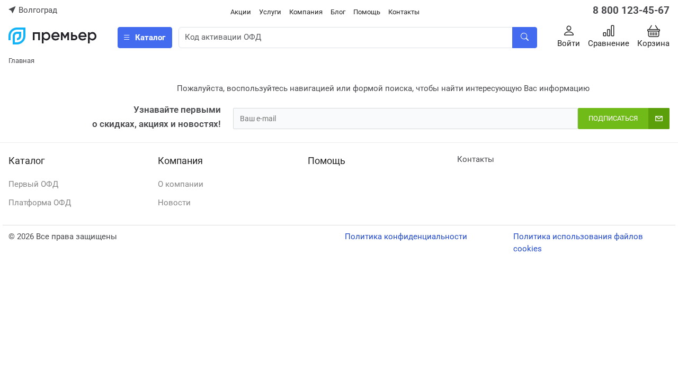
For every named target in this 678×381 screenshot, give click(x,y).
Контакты (404, 12)
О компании (180, 184)
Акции (240, 12)
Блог (338, 12)
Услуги (270, 12)
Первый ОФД (33, 184)
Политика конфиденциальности (406, 236)
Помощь (366, 12)
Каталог (26, 160)
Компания (306, 12)
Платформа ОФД (39, 202)
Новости (174, 202)
